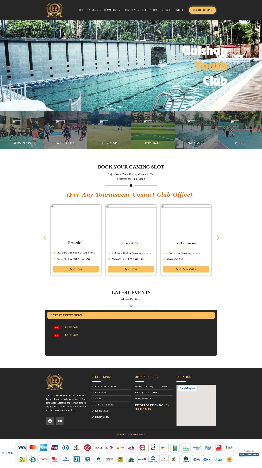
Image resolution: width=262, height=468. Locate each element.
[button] (3, 66)
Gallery (165, 10)
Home (81, 10)
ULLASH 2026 (69, 329)
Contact (178, 10)
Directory (130, 10)
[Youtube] (60, 421)
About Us (92, 10)
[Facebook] (50, 421)
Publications (150, 10)
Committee (110, 10)
